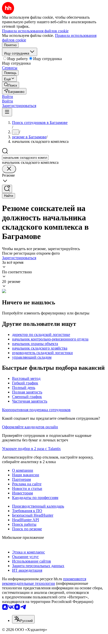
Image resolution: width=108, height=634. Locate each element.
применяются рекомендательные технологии (44, 581)
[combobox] (25, 157)
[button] (7, 96)
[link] (10, 85)
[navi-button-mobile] (7, 112)
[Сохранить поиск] (7, 189)
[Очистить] (9, 169)
